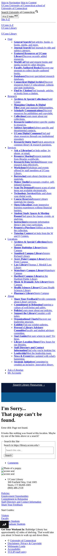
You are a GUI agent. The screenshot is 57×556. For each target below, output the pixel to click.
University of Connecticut (23, 540)
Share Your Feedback (12, 504)
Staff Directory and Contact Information (21, 501)
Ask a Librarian (15, 370)
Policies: (5, 493)
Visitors (5, 515)
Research (12, 96)
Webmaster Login (16, 546)
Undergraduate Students (13, 524)
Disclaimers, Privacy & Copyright (24, 543)
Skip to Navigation (10, 2)
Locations (12, 239)
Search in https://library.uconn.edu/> (22, 445)
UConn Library (9, 28)
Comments (13, 462)
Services (12, 147)
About (11, 296)
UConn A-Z (7, 25)
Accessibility (14, 549)
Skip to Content (28, 2)
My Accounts (14, 373)
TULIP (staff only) (17, 552)
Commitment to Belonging (14, 499)
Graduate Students (10, 521)
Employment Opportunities (14, 496)
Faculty (5, 518)
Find (10, 39)
